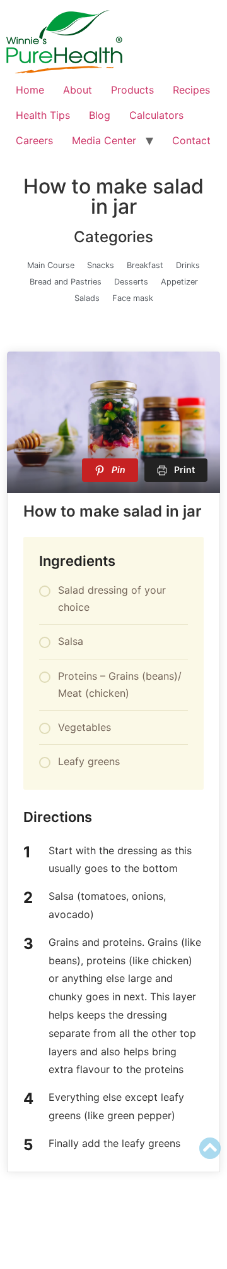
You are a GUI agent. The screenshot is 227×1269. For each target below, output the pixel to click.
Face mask (132, 298)
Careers (34, 140)
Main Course (50, 265)
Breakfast (145, 265)
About (77, 89)
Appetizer (179, 281)
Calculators (156, 115)
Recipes (191, 89)
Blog (99, 115)
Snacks (100, 265)
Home (30, 89)
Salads (87, 298)
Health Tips (43, 115)
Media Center (104, 140)
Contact (191, 140)
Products (132, 89)
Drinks (188, 265)
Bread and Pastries (66, 281)
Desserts (131, 281)
